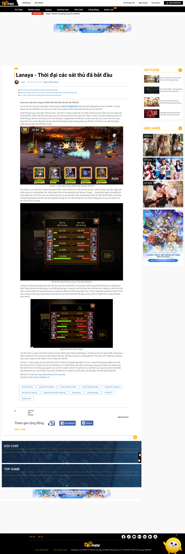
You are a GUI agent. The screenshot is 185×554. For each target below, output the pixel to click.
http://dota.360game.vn (39, 377)
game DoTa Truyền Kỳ (46, 387)
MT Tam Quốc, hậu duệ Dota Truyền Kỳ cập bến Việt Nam (39, 90)
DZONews (26, 3)
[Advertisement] (92, 51)
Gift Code (78, 10)
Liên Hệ (32, 537)
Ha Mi (23, 82)
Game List (108, 10)
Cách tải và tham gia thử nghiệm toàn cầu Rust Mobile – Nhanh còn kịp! (64, 14)
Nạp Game (143, 3)
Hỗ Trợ (40, 537)
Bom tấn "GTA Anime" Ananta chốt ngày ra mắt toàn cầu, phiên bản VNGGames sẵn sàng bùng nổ (126, 14)
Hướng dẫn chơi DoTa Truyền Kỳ (55, 393)
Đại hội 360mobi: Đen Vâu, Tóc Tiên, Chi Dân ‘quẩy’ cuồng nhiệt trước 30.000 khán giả (49, 92)
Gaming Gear (63, 10)
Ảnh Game (152, 128)
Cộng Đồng (93, 10)
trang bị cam (26, 398)
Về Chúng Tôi (129, 3)
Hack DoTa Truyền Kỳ (112, 387)
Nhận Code (168, 79)
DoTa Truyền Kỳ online (68, 387)
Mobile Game (34, 10)
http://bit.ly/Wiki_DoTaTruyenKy (51, 374)
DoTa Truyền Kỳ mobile (90, 387)
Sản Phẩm (39, 3)
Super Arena (76, 393)
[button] (139, 460)
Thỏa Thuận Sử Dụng (60, 550)
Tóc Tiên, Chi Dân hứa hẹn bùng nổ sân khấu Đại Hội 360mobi (41, 95)
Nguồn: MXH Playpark (51, 82)
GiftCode (151, 70)
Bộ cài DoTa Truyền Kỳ (29, 393)
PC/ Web (19, 10)
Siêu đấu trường (92, 393)
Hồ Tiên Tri (108, 393)
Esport (48, 10)
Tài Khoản (155, 3)
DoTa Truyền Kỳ (27, 387)
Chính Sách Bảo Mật (41, 550)
